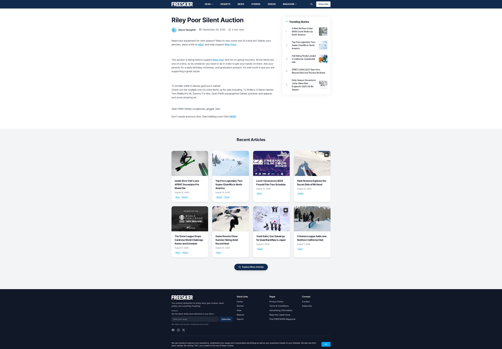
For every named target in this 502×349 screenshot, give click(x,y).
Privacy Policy (276, 301)
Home (240, 301)
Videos (272, 4)
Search (240, 319)
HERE (232, 116)
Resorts (225, 4)
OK (326, 344)
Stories (255, 4)
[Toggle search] (311, 4)
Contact (306, 301)
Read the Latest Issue (279, 314)
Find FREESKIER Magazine (282, 319)
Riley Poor (230, 44)
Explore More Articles (253, 267)
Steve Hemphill (187, 29)
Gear (208, 4)
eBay (201, 44)
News (241, 4)
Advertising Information (280, 310)
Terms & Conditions (279, 306)
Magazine (288, 4)
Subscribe (323, 4)
